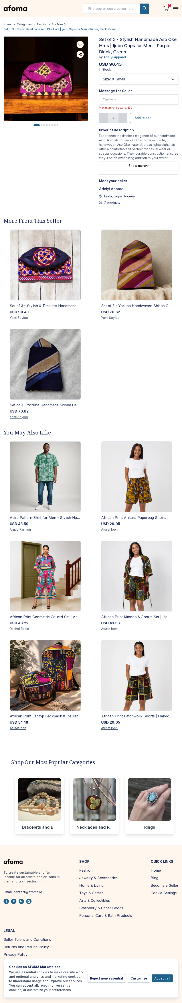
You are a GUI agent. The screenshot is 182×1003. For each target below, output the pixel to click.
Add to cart (143, 118)
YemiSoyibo (19, 317)
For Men (57, 24)
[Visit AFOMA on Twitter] (13, 901)
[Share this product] (80, 54)
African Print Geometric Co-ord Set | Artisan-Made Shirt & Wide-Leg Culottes (45, 617)
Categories (24, 24)
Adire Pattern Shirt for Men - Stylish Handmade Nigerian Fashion (45, 517)
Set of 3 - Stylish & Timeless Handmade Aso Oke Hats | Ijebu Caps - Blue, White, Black (45, 306)
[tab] (36, 125)
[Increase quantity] (123, 118)
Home (8, 24)
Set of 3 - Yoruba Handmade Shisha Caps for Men (45, 405)
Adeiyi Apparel (115, 57)
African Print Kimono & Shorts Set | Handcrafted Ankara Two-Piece (136, 617)
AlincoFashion (20, 529)
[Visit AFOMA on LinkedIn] (21, 901)
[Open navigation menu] (175, 8)
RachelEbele (19, 629)
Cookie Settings (164, 893)
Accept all (162, 978)
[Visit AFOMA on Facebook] (6, 901)
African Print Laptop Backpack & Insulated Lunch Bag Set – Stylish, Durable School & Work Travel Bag (45, 716)
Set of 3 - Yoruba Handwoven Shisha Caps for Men (136, 306)
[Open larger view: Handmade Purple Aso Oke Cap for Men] (46, 79)
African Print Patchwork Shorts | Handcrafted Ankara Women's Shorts (136, 716)
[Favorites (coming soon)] (80, 44)
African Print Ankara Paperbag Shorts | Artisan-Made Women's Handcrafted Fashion (136, 517)
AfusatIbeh (109, 529)
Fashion (42, 24)
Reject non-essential (106, 978)
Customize (139, 978)
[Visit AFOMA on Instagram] (29, 901)
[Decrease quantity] (103, 118)
